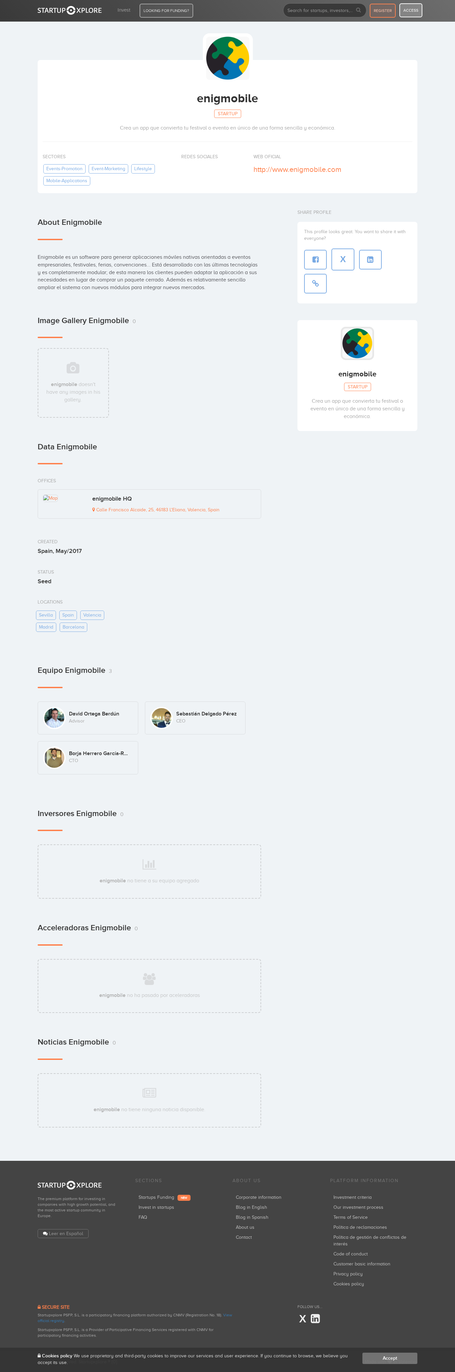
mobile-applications (66, 180)
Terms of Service (350, 1217)
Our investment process (358, 1207)
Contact (244, 1237)
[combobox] (324, 10)
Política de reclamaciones (360, 1227)
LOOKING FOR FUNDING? (166, 10)
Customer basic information (361, 1263)
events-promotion (64, 168)
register (383, 10)
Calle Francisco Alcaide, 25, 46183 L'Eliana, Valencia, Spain (157, 509)
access (410, 10)
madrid (46, 627)
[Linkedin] (315, 1319)
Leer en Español (66, 1233)
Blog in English (251, 1207)
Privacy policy (348, 1273)
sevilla (46, 615)
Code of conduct (350, 1253)
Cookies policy (348, 1283)
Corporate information (258, 1197)
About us (245, 1227)
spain (68, 615)
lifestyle (143, 168)
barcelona (73, 627)
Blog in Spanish (252, 1217)
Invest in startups (156, 1207)
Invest (124, 10)
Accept (390, 1358)
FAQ (143, 1217)
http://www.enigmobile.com (297, 169)
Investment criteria (352, 1197)
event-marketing (108, 168)
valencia (92, 615)
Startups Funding (163, 1197)
